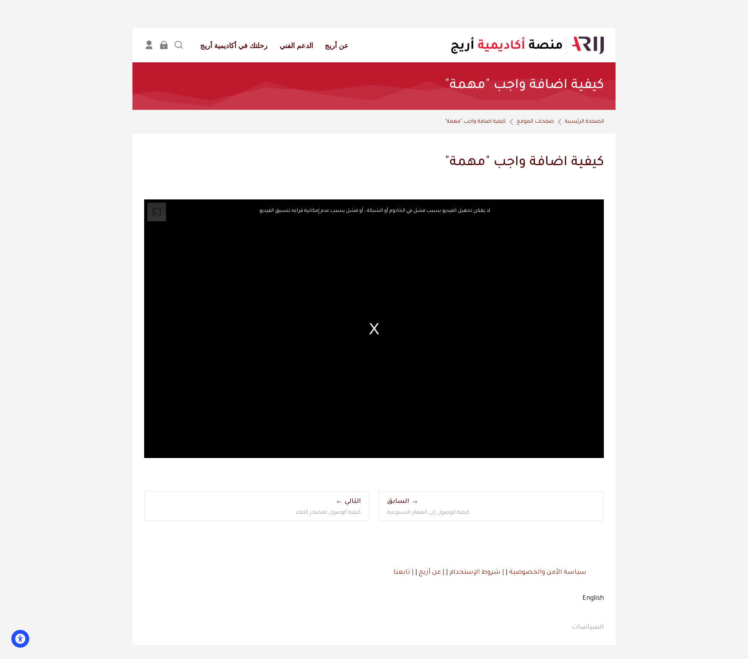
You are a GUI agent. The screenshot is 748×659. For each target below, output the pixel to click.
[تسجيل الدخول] (164, 45)
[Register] (149, 45)
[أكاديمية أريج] (527, 45)
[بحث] (178, 45)
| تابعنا (403, 572)
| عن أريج (431, 572)
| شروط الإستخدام (476, 572)
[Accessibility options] (20, 638)
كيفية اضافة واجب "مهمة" (475, 122)
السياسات (588, 627)
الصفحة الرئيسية (584, 122)
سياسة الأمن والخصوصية (547, 572)
